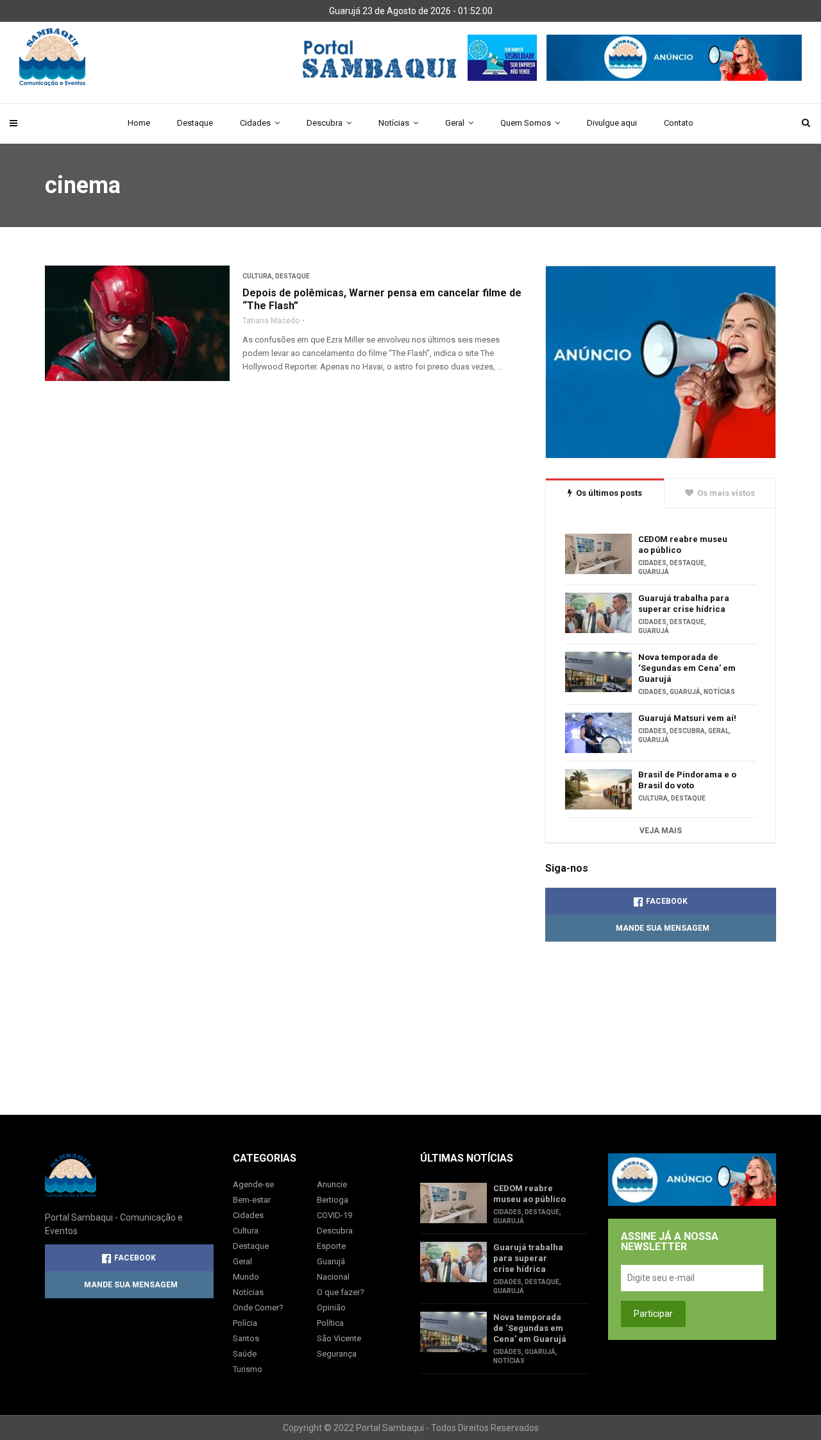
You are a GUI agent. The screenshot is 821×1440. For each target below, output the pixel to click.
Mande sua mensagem (662, 928)
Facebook (667, 901)
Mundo (246, 1277)
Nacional (333, 1277)
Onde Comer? (258, 1307)
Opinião (331, 1307)
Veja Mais (660, 830)
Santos (246, 1338)
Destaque (195, 123)
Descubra (325, 123)
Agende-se (253, 1184)
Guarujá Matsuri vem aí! (687, 718)
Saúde (245, 1354)
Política (330, 1323)
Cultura (257, 276)
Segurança (337, 1354)
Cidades (255, 123)
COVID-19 (334, 1215)
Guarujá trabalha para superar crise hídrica (683, 603)
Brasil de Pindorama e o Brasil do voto (687, 780)
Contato (678, 123)
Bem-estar (252, 1200)
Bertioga (332, 1200)
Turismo (247, 1369)
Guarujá (653, 571)
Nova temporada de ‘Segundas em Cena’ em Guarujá (687, 668)
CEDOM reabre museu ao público (682, 544)
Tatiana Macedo (271, 320)
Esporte (331, 1246)
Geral (454, 123)
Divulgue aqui (612, 123)
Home (139, 123)
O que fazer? (340, 1292)
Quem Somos (525, 123)
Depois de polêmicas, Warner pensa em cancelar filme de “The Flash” (381, 299)
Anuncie (332, 1184)
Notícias (393, 123)
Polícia (245, 1323)
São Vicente (339, 1338)
